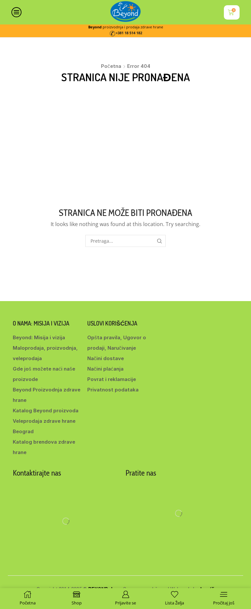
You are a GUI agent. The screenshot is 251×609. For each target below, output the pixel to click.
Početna (111, 66)
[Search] (160, 241)
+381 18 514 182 (129, 33)
